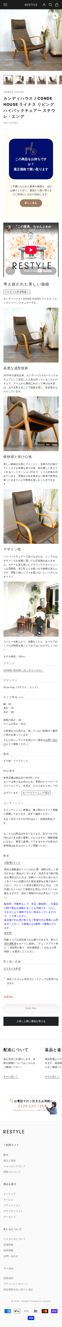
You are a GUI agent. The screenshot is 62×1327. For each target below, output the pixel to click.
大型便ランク (12, 862)
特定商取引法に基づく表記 (18, 1289)
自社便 (8, 933)
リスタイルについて (14, 1239)
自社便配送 (10, 943)
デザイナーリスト (13, 1211)
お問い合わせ (10, 1256)
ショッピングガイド (14, 1166)
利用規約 (8, 1278)
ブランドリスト (12, 1205)
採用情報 (8, 1250)
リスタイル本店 (12, 968)
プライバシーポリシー (15, 1284)
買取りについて (12, 1172)
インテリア (9, 1194)
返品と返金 (9, 1160)
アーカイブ (9, 1217)
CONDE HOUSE (13, 91)
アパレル (8, 1199)
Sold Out (31, 1008)
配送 (5, 1155)
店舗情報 (8, 1244)
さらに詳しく (10, 1076)
